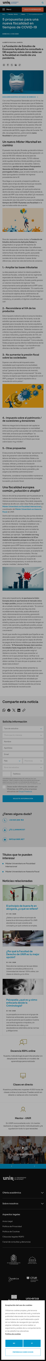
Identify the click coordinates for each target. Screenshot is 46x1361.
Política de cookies (13, 1334)
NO (14, 1343)
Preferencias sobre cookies (23, 1352)
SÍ (32, 1343)
